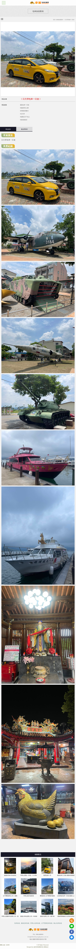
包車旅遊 (17, 923)
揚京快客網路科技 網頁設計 (41, 947)
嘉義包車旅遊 (25, 923)
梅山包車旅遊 (57, 923)
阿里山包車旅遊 (35, 923)
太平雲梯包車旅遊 (46, 923)
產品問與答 (24, 129)
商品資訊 (8, 129)
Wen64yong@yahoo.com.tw (40, 937)
